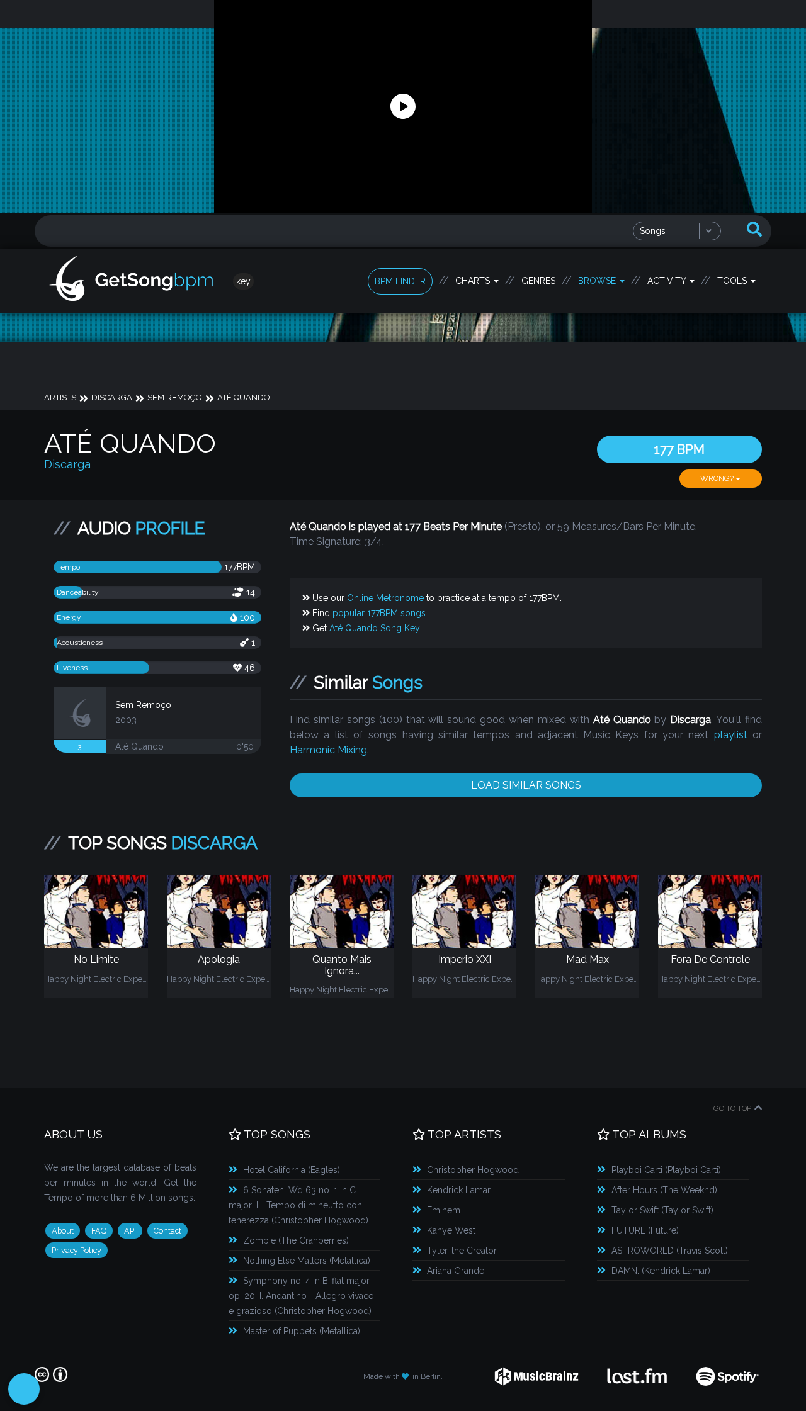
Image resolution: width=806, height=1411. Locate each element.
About (63, 1230)
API (130, 1230)
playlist (730, 735)
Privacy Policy (76, 1250)
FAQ (98, 1230)
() (291, 1170)
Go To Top (732, 1108)
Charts (473, 281)
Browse (598, 281)
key (243, 281)
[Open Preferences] (24, 1389)
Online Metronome (385, 598)
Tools (733, 281)
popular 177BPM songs (379, 613)
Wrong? (717, 478)
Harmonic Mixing (328, 750)
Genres (538, 281)
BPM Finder (400, 281)
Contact (167, 1230)
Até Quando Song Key (374, 628)
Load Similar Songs (526, 785)
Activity (667, 281)
